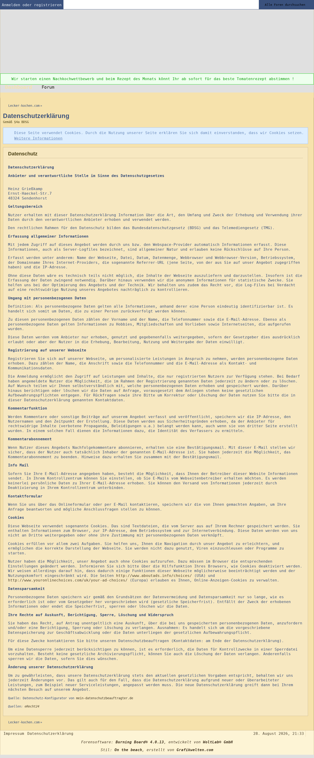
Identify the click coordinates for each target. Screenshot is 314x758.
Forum (48, 87)
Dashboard (18, 87)
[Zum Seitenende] (308, 95)
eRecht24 (32, 706)
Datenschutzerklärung (50, 733)
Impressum (13, 733)
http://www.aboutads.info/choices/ (154, 575)
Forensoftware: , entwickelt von (157, 742)
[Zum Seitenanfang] (308, 733)
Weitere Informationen (38, 138)
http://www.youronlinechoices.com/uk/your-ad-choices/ (68, 580)
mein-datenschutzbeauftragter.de (104, 698)
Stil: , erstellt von (157, 750)
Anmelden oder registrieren (32, 5)
